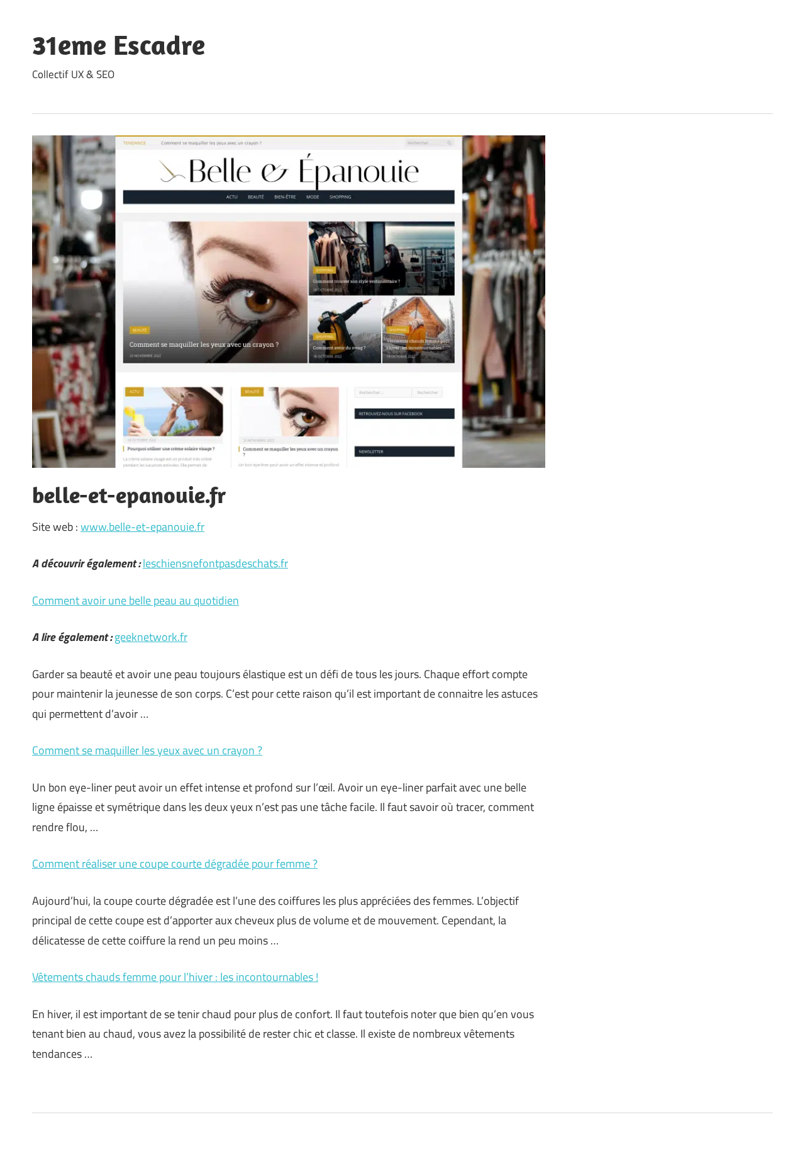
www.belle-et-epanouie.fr (142, 526)
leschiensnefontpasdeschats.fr (215, 563)
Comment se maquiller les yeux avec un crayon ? (147, 750)
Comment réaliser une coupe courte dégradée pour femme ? (175, 863)
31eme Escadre (118, 45)
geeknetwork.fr (150, 636)
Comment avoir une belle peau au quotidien (135, 600)
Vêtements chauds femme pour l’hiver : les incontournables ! (175, 976)
